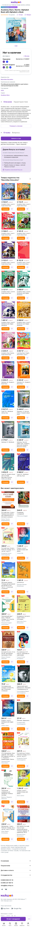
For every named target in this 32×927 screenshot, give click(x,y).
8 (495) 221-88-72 (7, 883)
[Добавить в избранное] (12, 209)
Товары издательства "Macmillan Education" (10, 179)
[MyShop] (7, 896)
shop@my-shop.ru (7, 885)
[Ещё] (29, 919)
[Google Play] (16, 908)
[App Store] (5, 908)
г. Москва (26, 56)
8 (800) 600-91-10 (7, 880)
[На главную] (16, 3)
